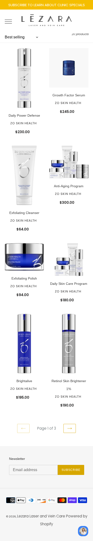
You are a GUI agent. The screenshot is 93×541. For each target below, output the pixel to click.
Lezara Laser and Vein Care (41, 516)
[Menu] (10, 21)
